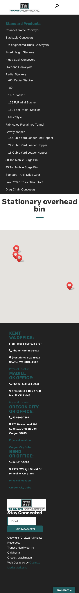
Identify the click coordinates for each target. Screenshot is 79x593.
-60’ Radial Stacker (20, 80)
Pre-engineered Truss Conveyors (27, 44)
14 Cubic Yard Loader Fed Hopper (30, 137)
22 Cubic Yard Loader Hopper (27, 145)
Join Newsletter (25, 528)
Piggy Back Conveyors (20, 59)
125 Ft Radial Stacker (22, 102)
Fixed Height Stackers (20, 52)
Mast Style (15, 117)
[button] (17, 249)
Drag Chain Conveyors (20, 189)
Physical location (20, 440)
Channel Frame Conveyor (22, 30)
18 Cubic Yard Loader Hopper (27, 152)
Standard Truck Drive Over (23, 174)
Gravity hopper (15, 131)
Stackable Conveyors (19, 37)
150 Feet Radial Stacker (24, 109)
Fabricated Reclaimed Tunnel (25, 124)
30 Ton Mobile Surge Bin (22, 160)
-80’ (10, 87)
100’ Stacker (16, 95)
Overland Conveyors (19, 67)
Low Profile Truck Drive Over (24, 182)
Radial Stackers (16, 74)
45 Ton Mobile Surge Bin (22, 167)
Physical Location (19, 368)
